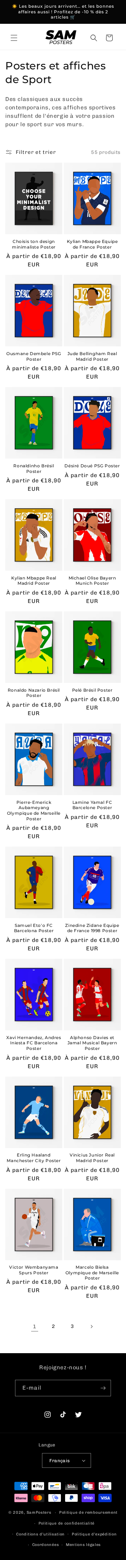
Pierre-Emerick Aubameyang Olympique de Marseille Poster (34, 810)
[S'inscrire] (103, 1388)
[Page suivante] (91, 1326)
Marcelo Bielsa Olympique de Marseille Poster (92, 1272)
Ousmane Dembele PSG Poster (33, 356)
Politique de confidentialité (66, 1523)
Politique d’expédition (94, 1534)
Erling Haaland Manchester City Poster (34, 1157)
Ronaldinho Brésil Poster (33, 468)
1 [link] (34, 1326)
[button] (14, 38)
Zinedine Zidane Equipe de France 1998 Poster (92, 928)
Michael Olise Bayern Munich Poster (92, 580)
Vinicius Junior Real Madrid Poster (92, 1157)
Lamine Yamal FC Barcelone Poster (92, 805)
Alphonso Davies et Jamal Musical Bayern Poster (92, 1043)
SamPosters (39, 1512)
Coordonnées (45, 1544)
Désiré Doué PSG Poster (92, 465)
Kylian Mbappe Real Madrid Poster (33, 580)
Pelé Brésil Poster (92, 690)
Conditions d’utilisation (40, 1534)
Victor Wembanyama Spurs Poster (33, 1269)
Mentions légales (83, 1544)
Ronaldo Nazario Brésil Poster (34, 692)
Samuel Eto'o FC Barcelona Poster (34, 928)
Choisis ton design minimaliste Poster (34, 244)
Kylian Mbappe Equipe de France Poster (92, 244)
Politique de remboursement (88, 1512)
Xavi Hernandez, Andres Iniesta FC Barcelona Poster (33, 1043)
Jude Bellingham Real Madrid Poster (92, 356)
